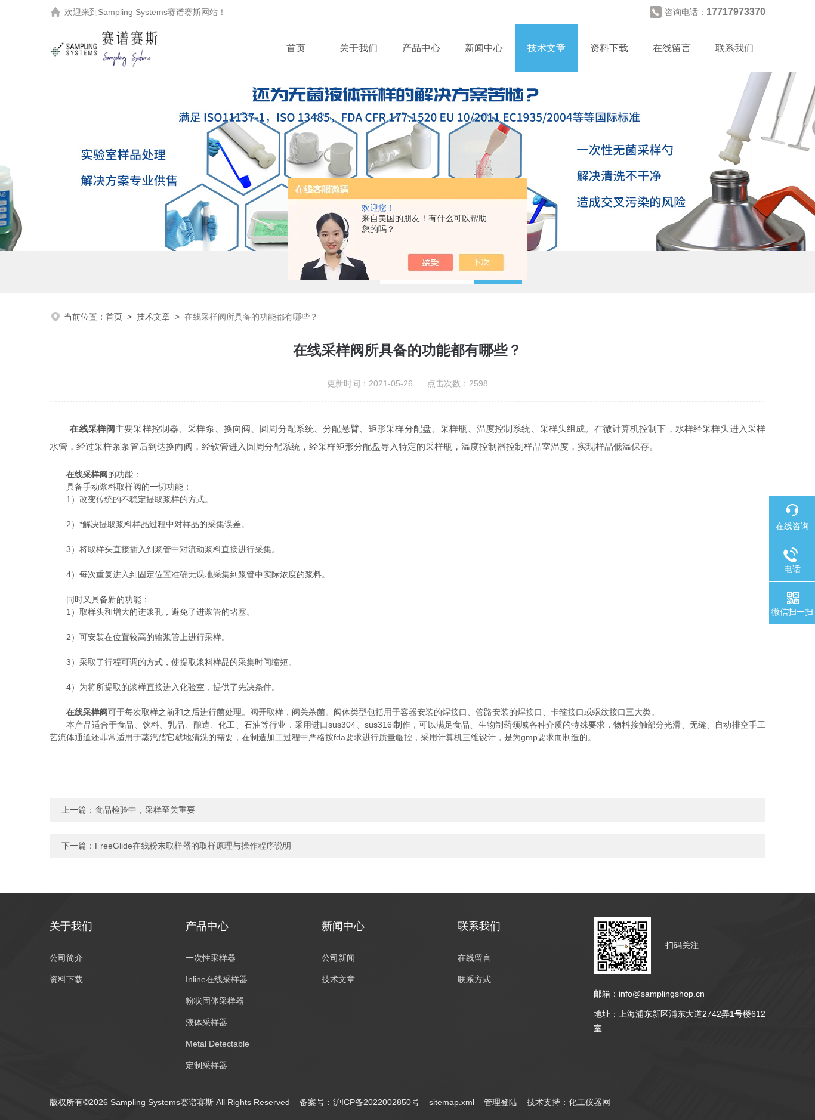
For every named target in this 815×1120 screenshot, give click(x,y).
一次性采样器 (211, 958)
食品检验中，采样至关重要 (145, 810)
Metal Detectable (217, 1043)
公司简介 (66, 958)
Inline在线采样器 (217, 979)
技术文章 (546, 48)
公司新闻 (338, 958)
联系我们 (734, 48)
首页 (295, 48)
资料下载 (609, 48)
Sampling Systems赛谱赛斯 (149, 12)
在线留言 (672, 48)
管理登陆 (500, 1102)
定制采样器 (206, 1065)
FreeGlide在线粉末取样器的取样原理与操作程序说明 (193, 845)
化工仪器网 (589, 1102)
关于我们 (358, 48)
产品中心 (421, 48)
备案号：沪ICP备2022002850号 (359, 1102)
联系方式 (474, 979)
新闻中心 (484, 48)
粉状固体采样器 (215, 1000)
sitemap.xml (451, 1102)
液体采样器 (206, 1022)
